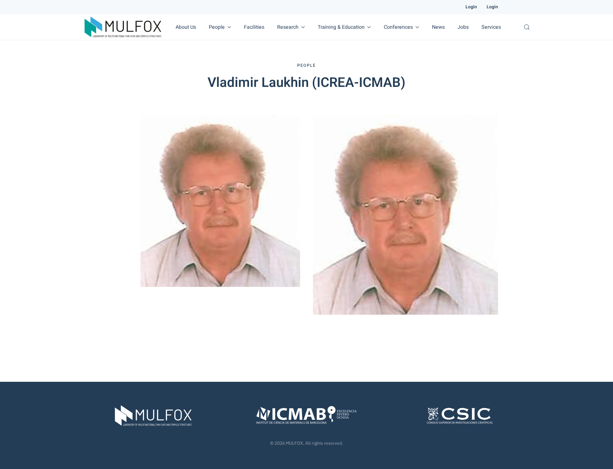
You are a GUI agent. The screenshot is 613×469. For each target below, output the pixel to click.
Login (471, 7)
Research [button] (288, 27)
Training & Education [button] (341, 27)
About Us (186, 27)
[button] (527, 27)
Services (491, 27)
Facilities (254, 27)
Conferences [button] (398, 27)
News (438, 27)
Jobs (463, 27)
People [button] (217, 27)
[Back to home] (123, 27)
